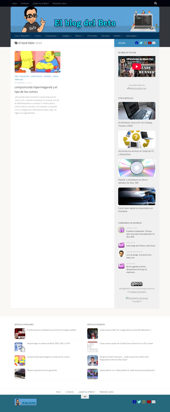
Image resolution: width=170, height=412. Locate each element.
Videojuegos (131, 35)
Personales (92, 35)
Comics (38, 35)
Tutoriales (105, 35)
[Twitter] (141, 42)
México (78, 35)
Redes (55, 76)
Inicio (14, 3)
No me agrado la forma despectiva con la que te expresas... (136, 269)
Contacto (25, 3)
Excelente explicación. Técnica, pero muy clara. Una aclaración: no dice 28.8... (140, 234)
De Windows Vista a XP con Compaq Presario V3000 (135, 124)
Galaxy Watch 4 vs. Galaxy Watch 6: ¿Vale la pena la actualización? (127, 370)
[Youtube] (149, 42)
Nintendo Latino (60, 3)
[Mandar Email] (153, 42)
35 (59, 54)
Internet (47, 76)
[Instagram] (145, 42)
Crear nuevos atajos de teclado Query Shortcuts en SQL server (126, 343)
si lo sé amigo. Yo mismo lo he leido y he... (138, 256)
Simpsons (19, 79)
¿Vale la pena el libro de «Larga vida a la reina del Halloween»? (125, 329)
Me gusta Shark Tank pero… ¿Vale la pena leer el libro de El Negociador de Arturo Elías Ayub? (124, 358)
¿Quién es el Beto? (41, 3)
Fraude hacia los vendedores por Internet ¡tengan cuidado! (51, 329)
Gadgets (66, 35)
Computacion (51, 35)
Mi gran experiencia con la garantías (42, 370)
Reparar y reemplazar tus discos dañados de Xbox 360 (133, 181)
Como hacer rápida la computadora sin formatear (135, 209)
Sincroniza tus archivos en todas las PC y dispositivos (136, 152)
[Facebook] (136, 42)
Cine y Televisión (21, 35)
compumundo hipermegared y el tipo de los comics (36, 89)
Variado (116, 35)
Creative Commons (138, 291)
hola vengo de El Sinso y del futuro (140, 245)
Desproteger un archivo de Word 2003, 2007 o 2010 (48, 343)
